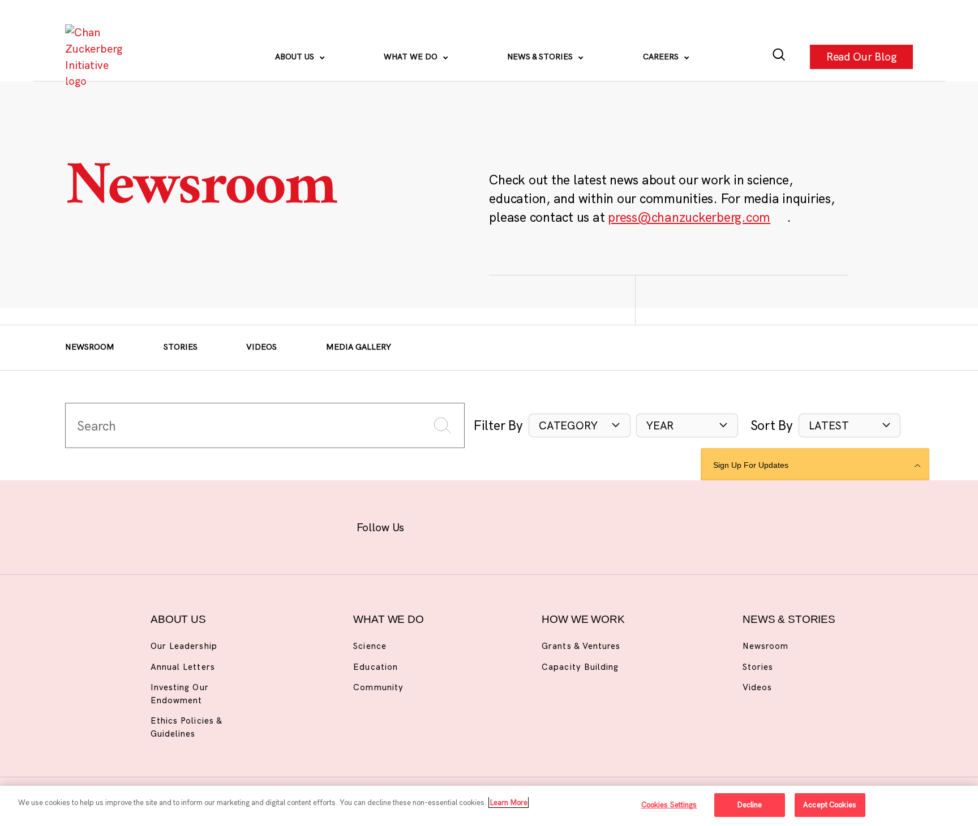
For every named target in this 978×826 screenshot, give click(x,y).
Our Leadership (184, 645)
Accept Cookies (829, 804)
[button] (579, 426)
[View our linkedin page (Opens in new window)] (538, 525)
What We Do (412, 56)
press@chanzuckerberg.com (689, 217)
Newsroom (89, 347)
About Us (295, 56)
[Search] (779, 57)
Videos (261, 347)
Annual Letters (183, 666)
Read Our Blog (861, 56)
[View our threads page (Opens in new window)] (503, 525)
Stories (181, 347)
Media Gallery (358, 347)
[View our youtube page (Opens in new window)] (609, 525)
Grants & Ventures (581, 645)
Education (375, 666)
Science (369, 645)
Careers (662, 56)
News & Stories (541, 56)
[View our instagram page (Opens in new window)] (468, 525)
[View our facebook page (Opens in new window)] (433, 525)
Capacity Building (580, 666)
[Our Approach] (96, 56)
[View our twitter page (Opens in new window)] (574, 525)
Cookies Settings (669, 804)
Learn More (508, 802)
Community (378, 687)
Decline (749, 804)
